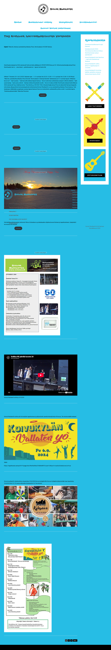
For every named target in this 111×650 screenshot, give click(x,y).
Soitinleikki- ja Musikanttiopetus (81, 197)
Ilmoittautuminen (88, 22)
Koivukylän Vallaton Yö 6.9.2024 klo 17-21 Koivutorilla (35, 410)
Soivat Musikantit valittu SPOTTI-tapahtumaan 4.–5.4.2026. (92, 65)
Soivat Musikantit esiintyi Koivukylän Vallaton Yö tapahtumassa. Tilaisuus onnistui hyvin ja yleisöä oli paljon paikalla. (39, 347)
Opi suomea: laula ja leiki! (24, 42)
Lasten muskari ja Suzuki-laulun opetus (83, 194)
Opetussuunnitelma (77, 205)
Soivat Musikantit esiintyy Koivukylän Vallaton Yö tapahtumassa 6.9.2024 (40, 538)
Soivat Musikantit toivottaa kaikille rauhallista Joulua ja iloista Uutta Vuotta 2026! (93, 72)
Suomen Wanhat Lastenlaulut (55, 28)
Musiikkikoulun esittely (40, 22)
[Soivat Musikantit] (55, 9)
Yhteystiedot (66, 22)
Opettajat (75, 202)
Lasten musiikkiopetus (78, 192)
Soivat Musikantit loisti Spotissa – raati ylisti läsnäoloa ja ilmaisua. (94, 59)
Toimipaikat (75, 210)
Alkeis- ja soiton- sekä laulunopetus (82, 200)
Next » (75, 640)
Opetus (18, 22)
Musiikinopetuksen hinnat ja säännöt (82, 207)
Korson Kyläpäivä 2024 (22, 477)
